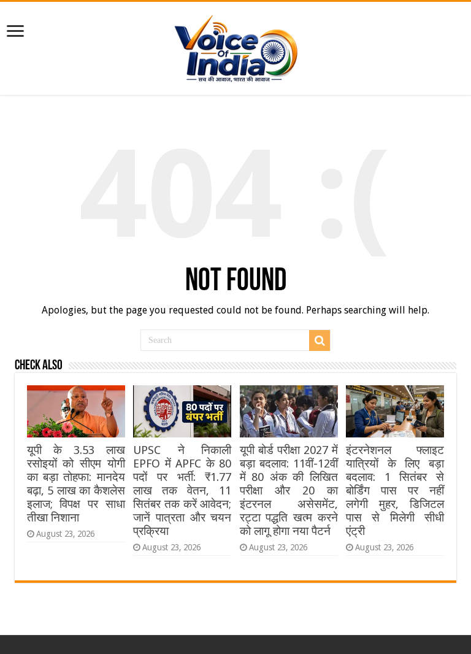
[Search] (319, 340)
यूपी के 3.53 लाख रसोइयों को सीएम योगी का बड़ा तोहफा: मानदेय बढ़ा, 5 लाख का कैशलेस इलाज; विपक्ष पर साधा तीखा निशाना (76, 484)
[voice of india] (236, 46)
